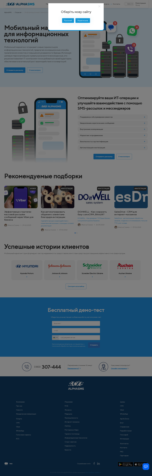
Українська (82, 20)
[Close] (99, 6)
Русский (68, 20)
